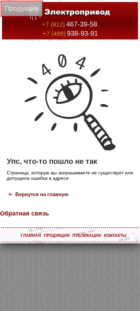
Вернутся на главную (42, 194)
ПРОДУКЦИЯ (57, 235)
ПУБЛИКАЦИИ (86, 235)
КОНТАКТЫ (115, 235)
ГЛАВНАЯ (31, 235)
